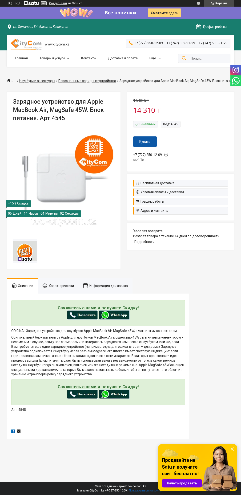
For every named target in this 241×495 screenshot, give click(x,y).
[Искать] (184, 58)
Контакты (88, 58)
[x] (18, 432)
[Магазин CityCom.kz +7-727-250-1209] (26, 44)
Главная (21, 58)
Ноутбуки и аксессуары (37, 81)
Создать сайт (58, 3)
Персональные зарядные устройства (87, 81)
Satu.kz (141, 486)
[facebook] (13, 432)
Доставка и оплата (123, 58)
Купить (144, 141)
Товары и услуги (52, 58)
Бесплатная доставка (157, 183)
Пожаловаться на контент (146, 490)
